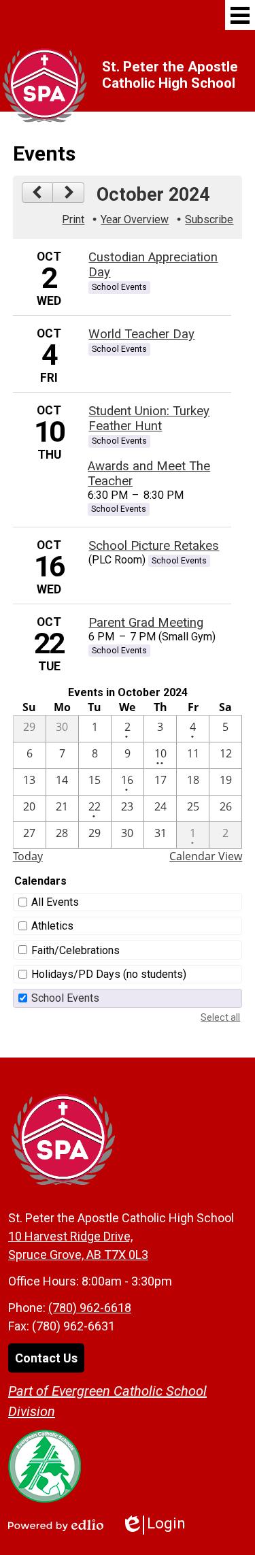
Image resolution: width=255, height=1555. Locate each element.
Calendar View (205, 856)
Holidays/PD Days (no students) (108, 974)
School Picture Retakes (153, 545)
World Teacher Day (141, 334)
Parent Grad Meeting (145, 622)
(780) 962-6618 (89, 1307)
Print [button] (73, 219)
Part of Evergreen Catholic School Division (107, 1401)
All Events (55, 902)
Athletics (52, 925)
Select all (220, 1017)
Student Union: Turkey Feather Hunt (148, 418)
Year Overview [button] (135, 219)
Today (28, 856)
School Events (65, 998)
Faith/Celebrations (75, 950)
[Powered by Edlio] (55, 1525)
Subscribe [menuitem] (209, 219)
